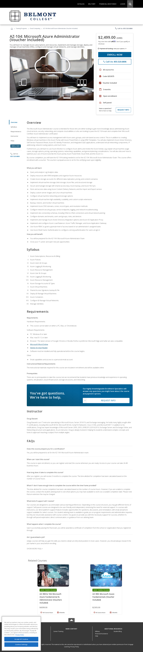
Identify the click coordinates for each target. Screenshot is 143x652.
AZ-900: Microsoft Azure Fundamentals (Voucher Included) (103, 597)
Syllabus (14, 127)
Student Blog (118, 631)
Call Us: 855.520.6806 (123, 28)
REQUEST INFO (123, 110)
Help (96, 636)
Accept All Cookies (21, 639)
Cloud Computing (35, 28)
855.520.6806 (15, 156)
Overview (14, 122)
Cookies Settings (21, 644)
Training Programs (21, 28)
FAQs (12, 141)
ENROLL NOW (114, 54)
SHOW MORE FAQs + (35, 548)
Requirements (16, 131)
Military (97, 631)
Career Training (58, 631)
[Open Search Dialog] (130, 4)
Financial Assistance (101, 634)
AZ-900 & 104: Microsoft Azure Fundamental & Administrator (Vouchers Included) (51, 598)
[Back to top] (71, 628)
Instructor (14, 136)
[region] (21, 633)
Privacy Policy (74, 647)
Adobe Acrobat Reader (39, 348)
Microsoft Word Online (39, 344)
